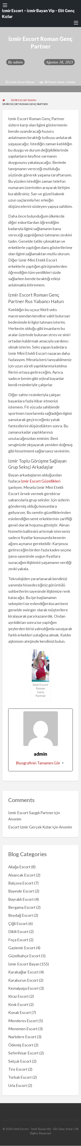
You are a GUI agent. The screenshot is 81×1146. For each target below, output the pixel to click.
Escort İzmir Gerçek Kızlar (30, 827)
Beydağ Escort (20, 915)
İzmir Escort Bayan (22, 82)
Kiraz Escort (18, 996)
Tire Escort (17, 1069)
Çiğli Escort (18, 923)
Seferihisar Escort (23, 1053)
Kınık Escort (18, 1004)
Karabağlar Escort (23, 972)
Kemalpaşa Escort (23, 988)
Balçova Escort (20, 883)
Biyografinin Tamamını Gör (38, 762)
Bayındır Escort (21, 891)
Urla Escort (17, 1085)
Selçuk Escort (19, 1061)
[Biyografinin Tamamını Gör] (62, 763)
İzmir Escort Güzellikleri (40, 481)
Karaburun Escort (23, 980)
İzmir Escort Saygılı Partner (31, 812)
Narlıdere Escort (22, 1036)
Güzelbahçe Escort (24, 955)
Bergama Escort (21, 907)
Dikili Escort (18, 931)
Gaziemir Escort (21, 947)
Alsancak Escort (21, 875)
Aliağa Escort (19, 866)
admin (18, 62)
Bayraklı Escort (21, 899)
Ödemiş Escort (20, 1045)
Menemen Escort (23, 1028)
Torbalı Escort (20, 1077)
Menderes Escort (23, 1020)
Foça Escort (18, 939)
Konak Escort (19, 1012)
